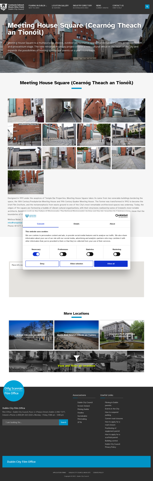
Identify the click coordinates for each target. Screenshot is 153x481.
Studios (81, 413)
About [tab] (112, 224)
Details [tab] (76, 224)
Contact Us (118, 6)
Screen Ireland (84, 406)
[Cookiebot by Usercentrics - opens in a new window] (117, 216)
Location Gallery (60, 6)
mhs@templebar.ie (16, 222)
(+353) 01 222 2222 (24, 415)
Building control (111, 441)
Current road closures (114, 418)
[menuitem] (39, 6)
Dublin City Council (85, 402)
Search (63, 422)
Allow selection (76, 264)
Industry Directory (82, 6)
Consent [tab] (40, 224)
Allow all (111, 264)
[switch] (63, 254)
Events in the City (112, 409)
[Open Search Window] (147, 7)
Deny (42, 264)
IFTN (80, 422)
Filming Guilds (83, 409)
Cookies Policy (98, 472)
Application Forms (59, 472)
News (102, 6)
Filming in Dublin (37, 6)
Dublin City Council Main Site (79, 472)
